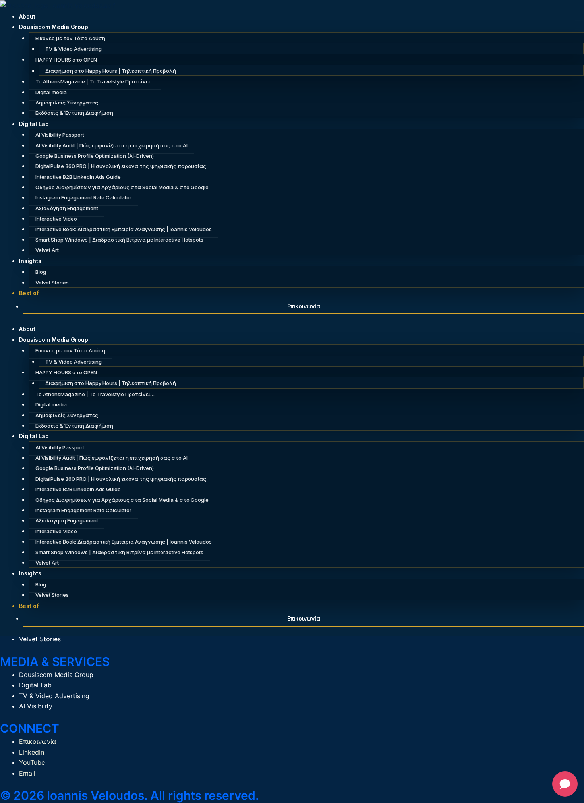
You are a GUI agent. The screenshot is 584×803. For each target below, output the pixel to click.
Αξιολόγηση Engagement (66, 208)
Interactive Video (56, 218)
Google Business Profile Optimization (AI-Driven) (94, 156)
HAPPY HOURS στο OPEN (66, 59)
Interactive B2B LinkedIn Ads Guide (78, 177)
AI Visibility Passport (59, 135)
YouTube (32, 762)
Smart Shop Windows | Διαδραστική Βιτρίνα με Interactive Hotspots (119, 239)
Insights (30, 260)
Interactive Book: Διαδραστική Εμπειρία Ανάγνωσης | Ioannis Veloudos (123, 229)
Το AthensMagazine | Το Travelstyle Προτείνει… (95, 81)
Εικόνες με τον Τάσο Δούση (70, 38)
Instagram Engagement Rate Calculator (83, 197)
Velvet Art (47, 250)
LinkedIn (31, 752)
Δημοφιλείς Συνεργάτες (66, 102)
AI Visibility (35, 706)
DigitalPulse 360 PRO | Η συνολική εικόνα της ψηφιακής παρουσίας (120, 166)
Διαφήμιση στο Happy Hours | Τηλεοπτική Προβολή (110, 71)
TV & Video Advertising (73, 49)
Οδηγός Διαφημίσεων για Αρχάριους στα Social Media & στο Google (122, 187)
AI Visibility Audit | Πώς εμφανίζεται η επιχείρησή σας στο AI (111, 145)
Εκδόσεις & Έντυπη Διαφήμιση (74, 113)
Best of (29, 293)
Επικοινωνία (303, 306)
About (27, 16)
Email (27, 773)
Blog (40, 272)
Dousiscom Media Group (53, 26)
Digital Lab (34, 123)
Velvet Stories (52, 282)
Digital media (51, 92)
